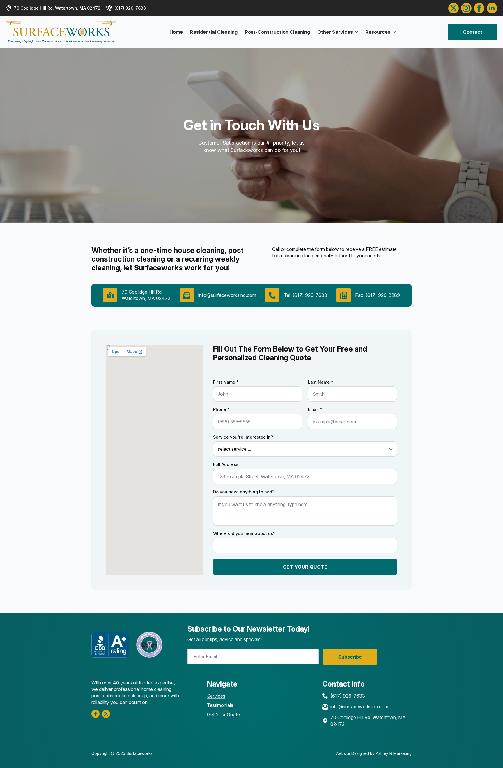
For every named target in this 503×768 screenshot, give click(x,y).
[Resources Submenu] (393, 32)
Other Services (335, 32)
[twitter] (453, 8)
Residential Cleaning (214, 32)
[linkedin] (492, 8)
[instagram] (466, 8)
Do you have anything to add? (243, 492)
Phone (221, 409)
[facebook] (95, 714)
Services (216, 696)
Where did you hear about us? (244, 533)
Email (315, 409)
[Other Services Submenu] (355, 32)
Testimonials (220, 705)
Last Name (320, 382)
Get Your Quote (223, 714)
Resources (377, 32)
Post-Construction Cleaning (277, 32)
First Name (226, 382)
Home (176, 32)
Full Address (225, 464)
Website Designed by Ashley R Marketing (374, 753)
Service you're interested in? (243, 437)
